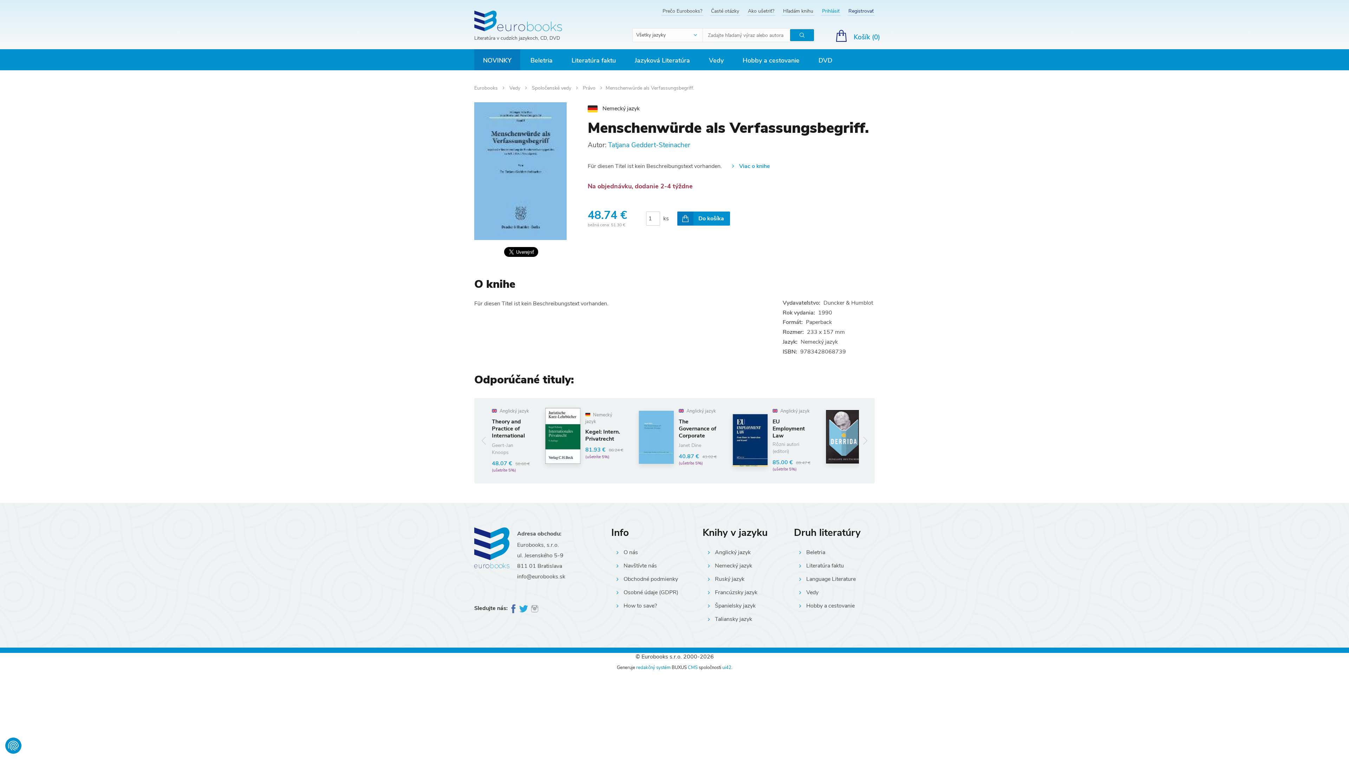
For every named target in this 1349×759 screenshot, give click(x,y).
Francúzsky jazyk (736, 592)
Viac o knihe (754, 166)
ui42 (726, 667)
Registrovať (861, 11)
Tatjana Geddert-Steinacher (649, 145)
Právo (590, 88)
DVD (825, 60)
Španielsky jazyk (735, 606)
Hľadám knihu (798, 11)
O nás (631, 552)
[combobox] (668, 35)
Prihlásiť (831, 11)
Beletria (541, 60)
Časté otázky (725, 11)
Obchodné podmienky (651, 579)
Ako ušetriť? (761, 11)
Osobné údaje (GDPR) (651, 592)
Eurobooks (486, 88)
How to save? (640, 606)
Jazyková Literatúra (662, 60)
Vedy (716, 60)
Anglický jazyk (733, 552)
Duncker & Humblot (848, 303)
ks (666, 218)
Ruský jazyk (729, 579)
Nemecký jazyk (733, 566)
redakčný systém (653, 667)
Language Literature (831, 579)
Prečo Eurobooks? (682, 11)
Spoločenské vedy (552, 88)
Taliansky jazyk (733, 619)
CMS (693, 667)
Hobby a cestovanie (771, 60)
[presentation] (484, 440)
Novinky (497, 60)
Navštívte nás (640, 566)
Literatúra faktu (594, 60)
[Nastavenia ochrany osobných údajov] (13, 746)
